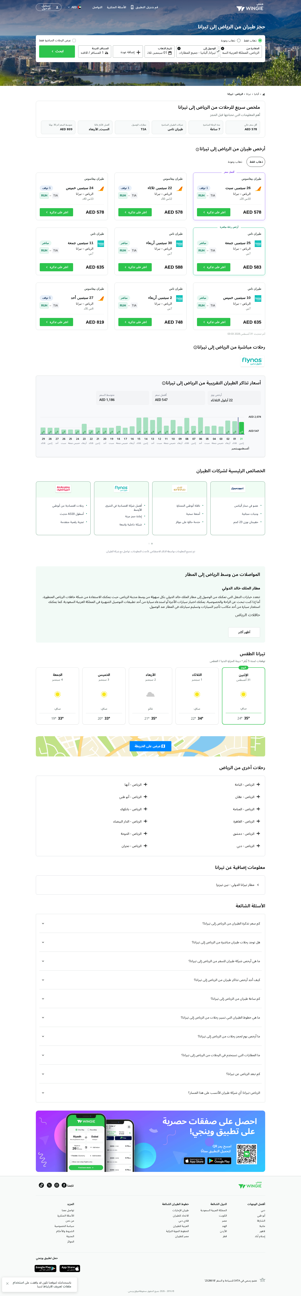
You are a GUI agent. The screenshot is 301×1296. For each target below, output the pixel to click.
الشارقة (261, 1221)
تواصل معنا (68, 1210)
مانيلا (262, 1226)
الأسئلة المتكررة (65, 1216)
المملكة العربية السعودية (213, 1210)
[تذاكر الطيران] (263, 94)
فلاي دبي (184, 1221)
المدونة (70, 1236)
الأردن (223, 1231)
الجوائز (70, 1241)
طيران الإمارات (180, 1210)
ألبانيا (256, 94)
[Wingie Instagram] (56, 1186)
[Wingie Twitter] (49, 1186)
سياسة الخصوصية (64, 1226)
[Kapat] (7, 1284)
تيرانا (248, 94)
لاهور (262, 1231)
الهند (224, 1226)
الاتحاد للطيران (181, 1216)
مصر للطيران (182, 1236)
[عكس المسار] (218, 52)
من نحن (70, 1221)
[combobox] (241, 53)
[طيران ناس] (252, 361)
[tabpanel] (150, 253)
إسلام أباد (260, 1236)
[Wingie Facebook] (64, 1186)
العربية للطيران (181, 1226)
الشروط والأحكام (65, 1231)
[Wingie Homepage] (250, 7)
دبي (263, 1210)
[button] (241, 428)
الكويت (223, 1216)
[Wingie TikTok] (41, 1186)
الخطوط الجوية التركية (177, 1231)
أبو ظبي (261, 1216)
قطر (225, 1236)
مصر (224, 1221)
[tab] (256, 162)
